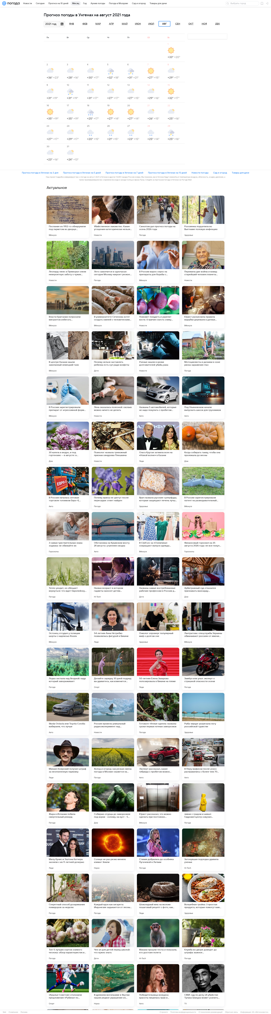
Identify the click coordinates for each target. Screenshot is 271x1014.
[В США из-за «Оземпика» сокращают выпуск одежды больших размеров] (158, 533)
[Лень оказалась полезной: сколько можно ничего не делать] (113, 397)
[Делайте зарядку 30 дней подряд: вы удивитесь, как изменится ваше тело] (113, 669)
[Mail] (4, 3)
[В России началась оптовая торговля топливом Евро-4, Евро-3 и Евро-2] (68, 488)
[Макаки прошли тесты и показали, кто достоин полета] (158, 940)
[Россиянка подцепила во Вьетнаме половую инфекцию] (203, 217)
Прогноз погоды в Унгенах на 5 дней (82, 172)
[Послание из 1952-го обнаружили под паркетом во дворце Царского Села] (68, 217)
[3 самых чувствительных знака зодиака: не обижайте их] (68, 533)
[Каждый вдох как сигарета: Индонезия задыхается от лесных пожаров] (113, 895)
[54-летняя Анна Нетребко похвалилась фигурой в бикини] (113, 623)
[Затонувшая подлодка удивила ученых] (203, 850)
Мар (98, 24)
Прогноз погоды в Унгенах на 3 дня (40, 172)
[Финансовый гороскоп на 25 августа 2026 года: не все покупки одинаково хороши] (203, 533)
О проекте (164, 1012)
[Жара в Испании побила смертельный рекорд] (68, 804)
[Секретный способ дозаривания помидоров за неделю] (68, 895)
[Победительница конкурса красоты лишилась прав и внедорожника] (158, 985)
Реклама (24, 1012)
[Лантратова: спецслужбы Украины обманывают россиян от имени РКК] (203, 623)
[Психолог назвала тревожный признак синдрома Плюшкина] (113, 443)
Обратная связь (231, 1012)
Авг (164, 24)
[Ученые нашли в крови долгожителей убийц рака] (158, 352)
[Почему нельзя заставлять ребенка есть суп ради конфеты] (113, 352)
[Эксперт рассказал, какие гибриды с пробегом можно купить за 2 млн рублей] (158, 759)
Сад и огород (220, 172)
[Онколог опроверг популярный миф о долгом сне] (158, 623)
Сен (177, 24)
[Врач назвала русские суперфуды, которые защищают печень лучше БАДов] (158, 488)
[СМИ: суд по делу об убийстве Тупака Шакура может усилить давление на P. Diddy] (203, 985)
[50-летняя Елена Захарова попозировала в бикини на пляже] (158, 669)
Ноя (204, 24)
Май (125, 24)
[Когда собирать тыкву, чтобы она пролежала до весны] (203, 443)
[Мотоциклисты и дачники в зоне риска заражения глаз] (203, 352)
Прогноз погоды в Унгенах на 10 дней (167, 172)
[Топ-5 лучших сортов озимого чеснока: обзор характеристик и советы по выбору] (68, 940)
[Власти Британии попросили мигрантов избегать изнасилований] (68, 307)
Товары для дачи (240, 172)
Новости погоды (200, 172)
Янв (71, 24)
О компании (13, 1012)
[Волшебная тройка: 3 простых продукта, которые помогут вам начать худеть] (203, 895)
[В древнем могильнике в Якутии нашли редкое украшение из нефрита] (113, 985)
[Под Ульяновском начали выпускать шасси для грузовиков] (203, 397)
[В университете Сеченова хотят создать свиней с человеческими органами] (113, 307)
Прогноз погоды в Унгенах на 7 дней (124, 172)
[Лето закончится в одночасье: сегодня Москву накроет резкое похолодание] (113, 262)
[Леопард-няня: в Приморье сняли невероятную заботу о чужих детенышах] (68, 262)
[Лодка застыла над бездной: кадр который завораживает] (68, 669)
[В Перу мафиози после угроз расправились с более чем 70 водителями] (203, 759)
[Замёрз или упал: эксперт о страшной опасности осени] (203, 669)
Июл (151, 24)
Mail (4, 1012)
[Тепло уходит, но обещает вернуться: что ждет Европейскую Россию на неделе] (68, 578)
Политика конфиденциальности (183, 1012)
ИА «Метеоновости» (260, 1012)
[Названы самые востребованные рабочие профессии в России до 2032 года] (158, 578)
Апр (111, 24)
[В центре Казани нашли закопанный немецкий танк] (68, 352)
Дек (217, 24)
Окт (191, 24)
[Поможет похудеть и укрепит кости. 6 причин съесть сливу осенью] (158, 307)
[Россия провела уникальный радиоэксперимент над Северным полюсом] (113, 714)
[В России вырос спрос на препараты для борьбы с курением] (158, 262)
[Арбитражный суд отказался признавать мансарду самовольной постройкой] (203, 578)
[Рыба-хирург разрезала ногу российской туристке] (203, 714)
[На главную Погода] (13, 3)
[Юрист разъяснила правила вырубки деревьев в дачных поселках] (203, 307)
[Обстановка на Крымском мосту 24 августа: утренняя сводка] (113, 533)
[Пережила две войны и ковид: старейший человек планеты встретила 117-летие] (203, 262)
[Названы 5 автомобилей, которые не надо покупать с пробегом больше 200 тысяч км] (158, 397)
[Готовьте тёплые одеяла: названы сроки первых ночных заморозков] (158, 714)
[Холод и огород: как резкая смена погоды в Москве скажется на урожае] (113, 759)
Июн (138, 24)
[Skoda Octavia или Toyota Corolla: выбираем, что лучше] (68, 714)
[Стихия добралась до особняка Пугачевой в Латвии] (158, 850)
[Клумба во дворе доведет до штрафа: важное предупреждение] (203, 940)
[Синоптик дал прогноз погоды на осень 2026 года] (158, 217)
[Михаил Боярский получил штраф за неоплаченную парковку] (68, 759)
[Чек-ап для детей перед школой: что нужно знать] (113, 940)
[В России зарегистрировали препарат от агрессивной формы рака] (68, 397)
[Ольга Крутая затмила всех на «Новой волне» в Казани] (158, 443)
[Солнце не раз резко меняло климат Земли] (113, 850)
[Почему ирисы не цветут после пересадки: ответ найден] (113, 488)
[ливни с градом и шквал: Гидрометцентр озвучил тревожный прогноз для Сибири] (203, 804)
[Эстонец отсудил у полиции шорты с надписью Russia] (68, 623)
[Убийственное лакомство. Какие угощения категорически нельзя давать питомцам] (113, 217)
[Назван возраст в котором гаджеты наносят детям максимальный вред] (113, 578)
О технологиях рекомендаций (210, 1012)
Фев (84, 24)
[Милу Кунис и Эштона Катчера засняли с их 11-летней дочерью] (68, 850)
